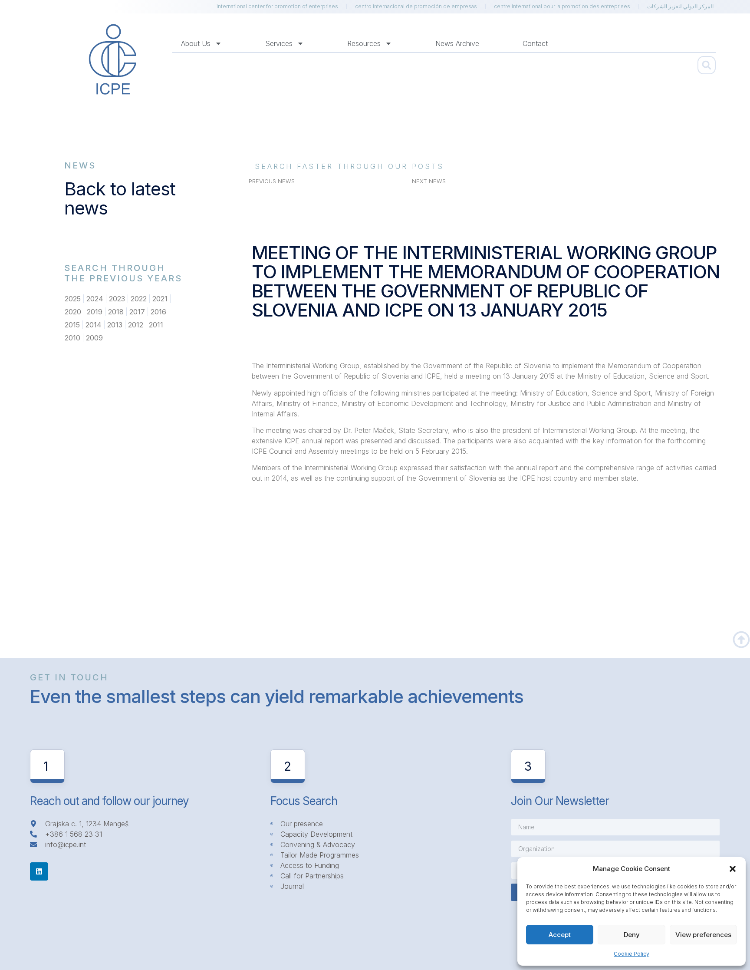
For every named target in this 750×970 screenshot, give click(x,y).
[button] (732, 868)
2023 (117, 298)
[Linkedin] (39, 871)
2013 (114, 324)
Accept (560, 934)
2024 (94, 298)
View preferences (703, 934)
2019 (94, 311)
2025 (73, 298)
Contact (535, 43)
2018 (116, 311)
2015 (72, 324)
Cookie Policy (631, 953)
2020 (73, 311)
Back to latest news (119, 198)
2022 (139, 298)
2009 (94, 337)
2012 (135, 324)
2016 (158, 311)
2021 (160, 298)
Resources (364, 43)
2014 (94, 324)
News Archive (457, 43)
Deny (632, 934)
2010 (72, 337)
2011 (156, 324)
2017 (137, 311)
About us (196, 43)
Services (279, 43)
